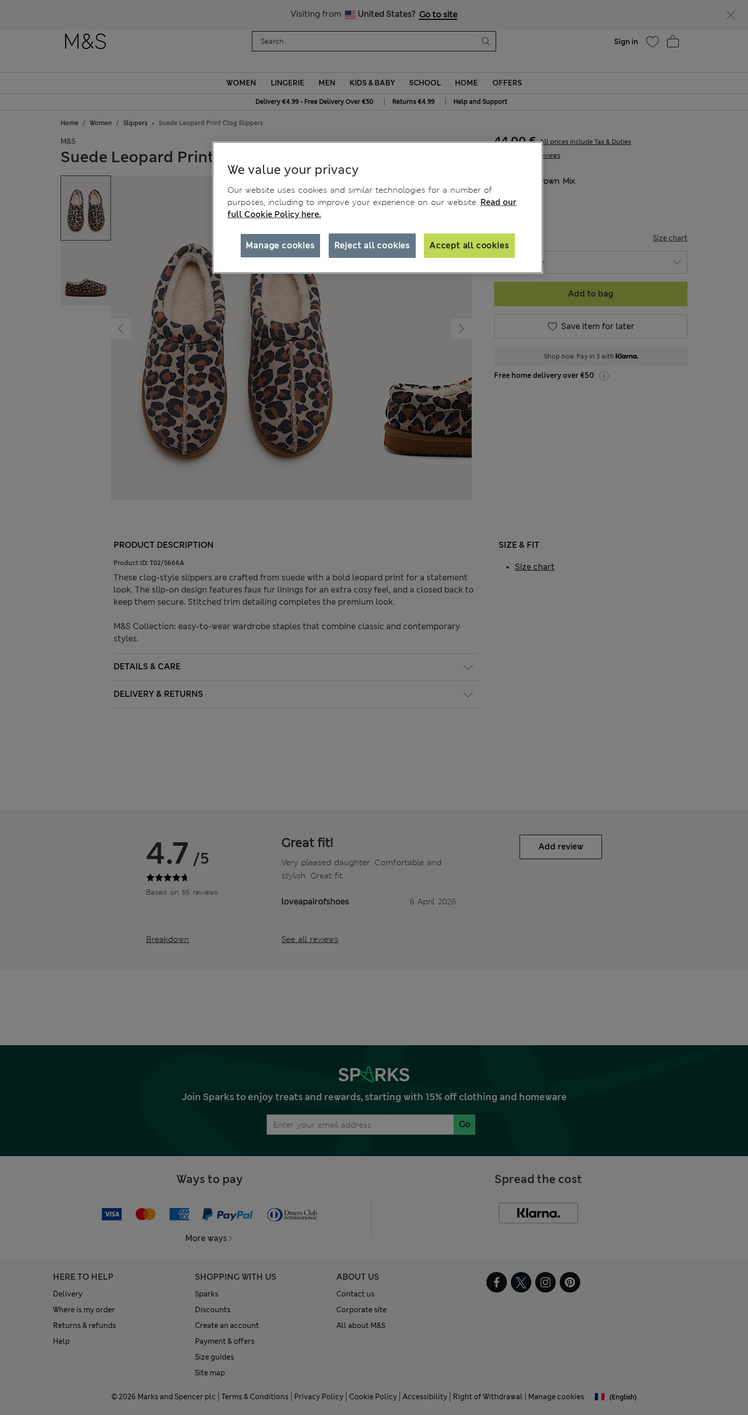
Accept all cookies (469, 245)
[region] (377, 207)
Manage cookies (280, 245)
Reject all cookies (372, 245)
